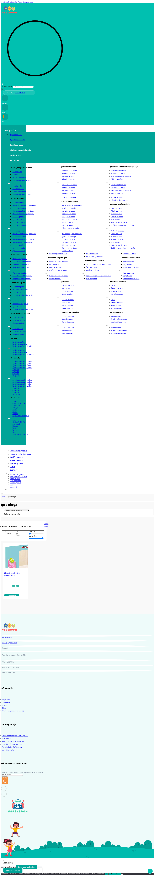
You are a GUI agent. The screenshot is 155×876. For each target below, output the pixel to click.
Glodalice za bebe (19, 177)
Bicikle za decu (116, 213)
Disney (15, 414)
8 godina (15, 372)
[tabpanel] (82, 180)
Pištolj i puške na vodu (70, 228)
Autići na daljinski (19, 320)
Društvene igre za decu (58, 270)
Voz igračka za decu (118, 322)
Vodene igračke (18, 216)
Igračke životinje (18, 292)
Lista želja (6, 702)
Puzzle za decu (55, 264)
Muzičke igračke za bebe (21, 180)
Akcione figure (18, 286)
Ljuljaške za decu (68, 211)
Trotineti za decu (117, 208)
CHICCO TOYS (18, 403)
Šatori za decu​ (67, 222)
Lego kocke (127, 264)
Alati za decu (66, 288)
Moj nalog (6, 699)
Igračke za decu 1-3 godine (22, 361)
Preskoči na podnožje (25, 2)
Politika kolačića (114, 874)
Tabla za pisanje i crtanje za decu (98, 264)
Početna (4, 496)
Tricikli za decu (116, 211)
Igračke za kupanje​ (19, 225)
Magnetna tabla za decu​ (21, 264)
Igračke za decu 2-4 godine (22, 363)
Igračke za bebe (16, 134)
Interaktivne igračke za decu (23, 295)
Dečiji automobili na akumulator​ (123, 225)
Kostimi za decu (68, 285)
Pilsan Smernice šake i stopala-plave (12, 574)
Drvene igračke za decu (21, 267)
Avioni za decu (116, 316)
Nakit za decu (116, 291)
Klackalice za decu (69, 213)
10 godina (16, 376)
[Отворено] (2, 493)
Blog (4, 708)
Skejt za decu (116, 219)
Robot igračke (67, 294)
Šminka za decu (117, 288)
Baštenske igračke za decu (72, 205)
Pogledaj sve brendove (20, 416)
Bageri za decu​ (67, 319)
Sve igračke (10, 130)
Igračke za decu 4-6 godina (22, 368)
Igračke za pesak (18, 222)
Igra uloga (18, 535)
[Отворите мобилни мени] (9, 183)
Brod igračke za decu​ (119, 319)
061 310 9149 (20, 92)
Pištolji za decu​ (67, 291)
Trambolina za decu (69, 219)
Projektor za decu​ (118, 173)
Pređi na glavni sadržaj (9, 2)
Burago (15, 408)
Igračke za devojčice (19, 344)
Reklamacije (6, 738)
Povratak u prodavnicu (26, 867)
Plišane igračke (117, 179)
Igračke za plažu (18, 219)
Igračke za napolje (69, 208)
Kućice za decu (67, 225)
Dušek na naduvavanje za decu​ (24, 205)
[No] (122, 874)
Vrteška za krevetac (118, 170)
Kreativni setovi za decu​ (58, 261)
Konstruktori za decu (131, 267)
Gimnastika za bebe (69, 170)
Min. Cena (32, 531)
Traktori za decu (68, 322)
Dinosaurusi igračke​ (20, 289)
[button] (11, 595)
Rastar (14, 410)
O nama (5, 705)
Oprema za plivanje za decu (23, 211)
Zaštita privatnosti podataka (13, 741)
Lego (14, 401)
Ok (107, 874)
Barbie (14, 412)
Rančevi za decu (92, 270)
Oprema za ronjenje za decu (23, 213)
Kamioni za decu (68, 316)
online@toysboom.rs (9, 643)
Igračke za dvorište (17, 139)
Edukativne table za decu (22, 261)
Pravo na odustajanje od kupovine (15, 735)
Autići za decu (17, 317)
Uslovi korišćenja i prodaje (12, 744)
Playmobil (16, 405)
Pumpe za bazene (19, 208)
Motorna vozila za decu (120, 222)
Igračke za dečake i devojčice (22, 346)
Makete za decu (55, 267)
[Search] (2, 89)
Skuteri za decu (117, 216)
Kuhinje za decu (117, 294)
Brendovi (14, 470)
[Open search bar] (2, 85)
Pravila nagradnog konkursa (13, 711)
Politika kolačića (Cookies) (12, 747)
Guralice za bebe (68, 176)
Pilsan (9, 534)
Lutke (113, 285)
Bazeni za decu (18, 202)
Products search (7, 87)
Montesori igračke (19, 258)
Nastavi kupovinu (13, 870)
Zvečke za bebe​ (18, 174)
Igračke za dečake (18, 342)
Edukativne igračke (18, 450)
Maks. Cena (33, 536)
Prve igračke (17, 171)
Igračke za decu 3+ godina (21, 366)
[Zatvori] (6, 489)
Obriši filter (46, 525)
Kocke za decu (128, 261)
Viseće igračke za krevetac (121, 176)
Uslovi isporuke (8, 750)
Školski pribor (91, 267)
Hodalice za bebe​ (68, 173)
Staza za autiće (18, 323)
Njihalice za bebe (68, 179)
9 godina (15, 374)
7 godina (15, 370)
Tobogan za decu (68, 216)
